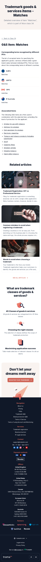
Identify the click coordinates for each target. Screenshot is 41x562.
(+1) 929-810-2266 (20, 485)
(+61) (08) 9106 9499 (20, 516)
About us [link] (20, 406)
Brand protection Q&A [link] (20, 417)
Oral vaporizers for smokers (13, 130)
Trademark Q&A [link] (20, 414)
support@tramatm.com (20, 442)
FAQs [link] (20, 411)
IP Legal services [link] (20, 435)
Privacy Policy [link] (20, 545)
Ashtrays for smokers (11, 127)
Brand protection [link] (20, 432)
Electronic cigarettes (11, 133)
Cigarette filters (9, 145)
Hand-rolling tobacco (11, 154)
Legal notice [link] (21, 542)
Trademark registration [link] (20, 429)
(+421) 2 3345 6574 (20, 505)
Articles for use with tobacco (14, 124)
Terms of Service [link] (20, 419)
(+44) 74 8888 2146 (20, 474)
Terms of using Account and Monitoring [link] (20, 422)
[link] (20, 187)
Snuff (6, 142)
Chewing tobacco (10, 151)
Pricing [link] (20, 408)
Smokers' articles (10, 148)
